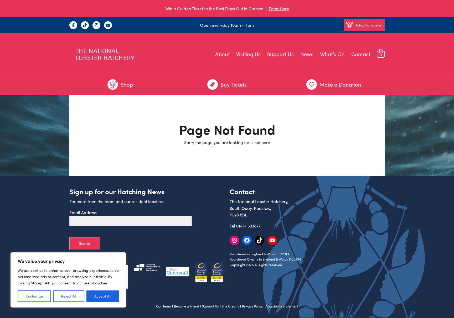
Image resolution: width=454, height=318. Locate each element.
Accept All (102, 296)
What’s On (332, 53)
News (306, 53)
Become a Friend (186, 306)
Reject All (68, 296)
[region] (68, 280)
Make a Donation (340, 84)
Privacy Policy (252, 306)
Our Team (163, 306)
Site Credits (230, 306)
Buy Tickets (233, 84)
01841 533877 (248, 226)
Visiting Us (248, 53)
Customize (34, 296)
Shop (127, 84)
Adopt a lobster (368, 25)
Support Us (280, 53)
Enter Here (279, 8)
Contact (360, 53)
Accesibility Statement (281, 306)
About (222, 53)
